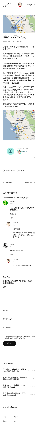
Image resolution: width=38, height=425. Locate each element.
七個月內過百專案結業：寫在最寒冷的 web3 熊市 (14, 394)
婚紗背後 (8, 182)
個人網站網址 (7, 328)
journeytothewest (9, 170)
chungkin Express (6, 4)
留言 (5, 287)
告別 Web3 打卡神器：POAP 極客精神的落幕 (14, 386)
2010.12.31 (12, 201)
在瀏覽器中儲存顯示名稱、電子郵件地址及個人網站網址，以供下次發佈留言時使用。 (20, 337)
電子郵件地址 (7, 319)
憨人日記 (12, 42)
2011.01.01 (12, 244)
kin (14, 225)
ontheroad (21, 170)
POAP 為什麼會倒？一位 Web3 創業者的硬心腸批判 (15, 378)
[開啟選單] (25, 5)
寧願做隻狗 (29, 182)
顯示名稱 (6, 310)
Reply (11, 218)
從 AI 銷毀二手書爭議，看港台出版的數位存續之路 (14, 370)
